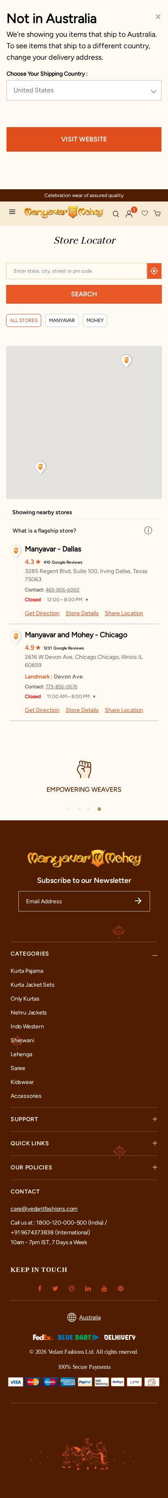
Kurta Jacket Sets (32, 984)
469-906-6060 (63, 590)
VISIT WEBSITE (84, 139)
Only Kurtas (25, 998)
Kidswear (22, 1082)
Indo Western (27, 1026)
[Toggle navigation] (14, 213)
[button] (129, 214)
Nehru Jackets (29, 1012)
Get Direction (42, 613)
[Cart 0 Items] (157, 214)
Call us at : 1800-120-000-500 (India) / (59, 1222)
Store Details (82, 613)
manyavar (62, 320)
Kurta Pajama (27, 970)
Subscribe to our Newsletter (84, 880)
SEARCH (84, 294)
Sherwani (22, 1040)
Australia (89, 1317)
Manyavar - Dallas (53, 548)
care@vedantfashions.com (44, 1208)
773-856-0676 (61, 687)
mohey (95, 320)
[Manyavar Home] (64, 213)
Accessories (26, 1096)
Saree (18, 1068)
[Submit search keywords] (115, 213)
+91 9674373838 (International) (50, 1232)
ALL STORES (24, 320)
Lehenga (21, 1054)
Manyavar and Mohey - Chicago (76, 634)
